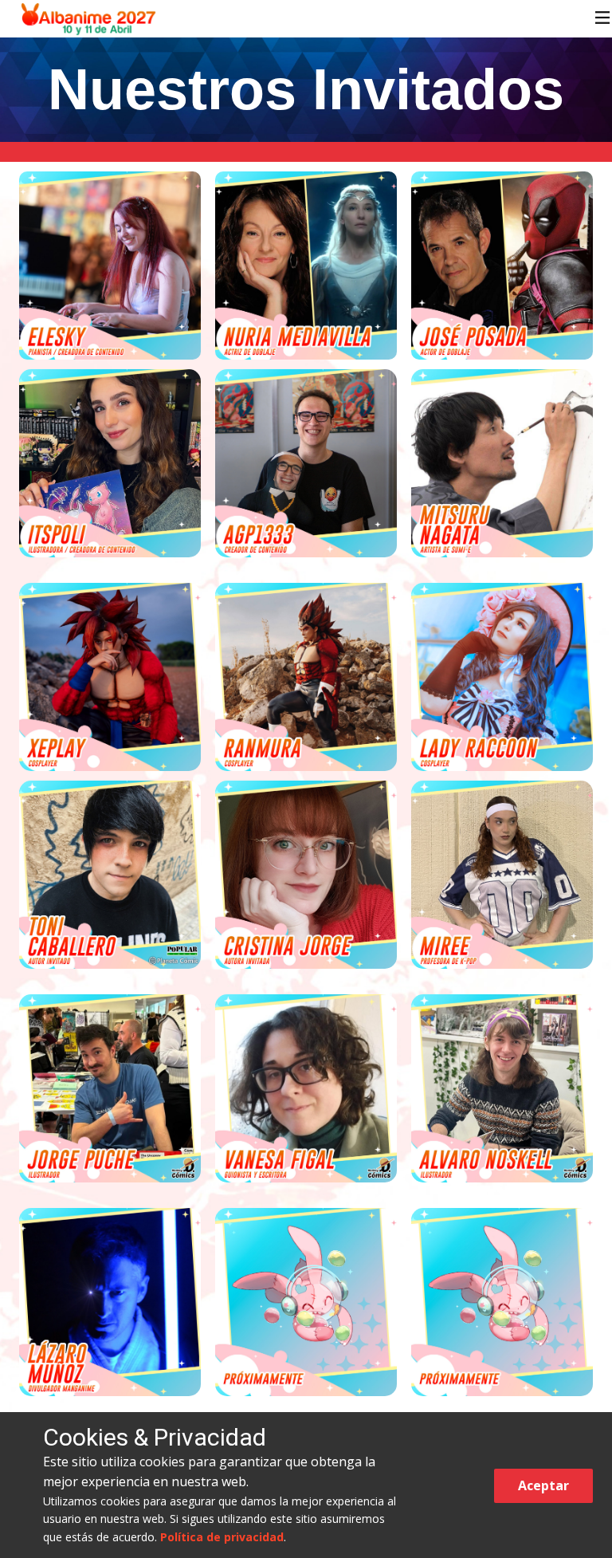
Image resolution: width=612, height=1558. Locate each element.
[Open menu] (602, 17)
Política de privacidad (222, 1536)
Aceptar (543, 1485)
